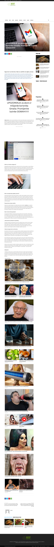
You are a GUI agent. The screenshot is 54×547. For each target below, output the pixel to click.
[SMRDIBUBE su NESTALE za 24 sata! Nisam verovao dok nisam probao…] (19, 522)
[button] (49, 20)
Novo (10, 20)
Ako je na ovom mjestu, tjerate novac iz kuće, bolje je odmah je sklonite (28, 527)
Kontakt (10, 0)
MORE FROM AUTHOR (17, 517)
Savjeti (28, 20)
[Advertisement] (27, 13)
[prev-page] (5, 529)
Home (5, 22)
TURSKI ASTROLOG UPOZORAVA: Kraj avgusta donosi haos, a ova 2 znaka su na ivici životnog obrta (44, 76)
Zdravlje (31, 20)
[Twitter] (7, 54)
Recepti (24, 20)
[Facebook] (5, 54)
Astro (13, 20)
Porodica (20, 20)
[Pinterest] (9, 54)
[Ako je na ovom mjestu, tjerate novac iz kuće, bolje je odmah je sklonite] (29, 522)
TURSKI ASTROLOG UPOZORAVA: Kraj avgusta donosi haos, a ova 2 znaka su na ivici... (42, 125)
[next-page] (6, 529)
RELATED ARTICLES (8, 517)
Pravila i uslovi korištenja (15, 0)
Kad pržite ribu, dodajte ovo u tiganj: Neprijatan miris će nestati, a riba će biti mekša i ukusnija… (9, 527)
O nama (8, 0)
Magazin (16, 20)
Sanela (11, 510)
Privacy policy (19, 0)
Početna (5, 0)
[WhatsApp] (11, 54)
